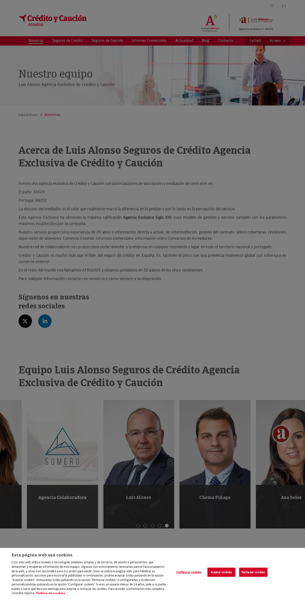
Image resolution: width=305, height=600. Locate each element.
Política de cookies (50, 593)
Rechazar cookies (253, 572)
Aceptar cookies (221, 572)
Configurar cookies (188, 572)
